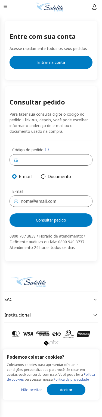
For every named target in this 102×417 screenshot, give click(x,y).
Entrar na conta (51, 62)
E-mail (17, 191)
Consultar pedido (51, 220)
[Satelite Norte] (47, 7)
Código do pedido (28, 149)
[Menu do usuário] (94, 7)
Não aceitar (31, 389)
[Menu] (5, 7)
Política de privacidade (71, 379)
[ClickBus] (23, 280)
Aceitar (66, 389)
